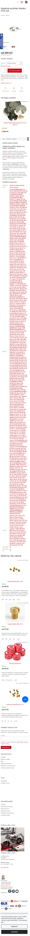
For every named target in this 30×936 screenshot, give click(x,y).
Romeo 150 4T (20, 344)
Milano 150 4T (16, 292)
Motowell (17, 532)
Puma (19, 533)
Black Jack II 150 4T (15, 214)
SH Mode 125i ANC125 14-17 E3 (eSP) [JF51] (17, 372)
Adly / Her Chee (14, 515)
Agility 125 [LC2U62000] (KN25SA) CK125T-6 (18, 194)
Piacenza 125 (15, 332)
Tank (24, 540)
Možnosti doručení (6, 66)
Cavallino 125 (16, 228)
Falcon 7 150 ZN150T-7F (19, 258)
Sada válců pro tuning (6, 806)
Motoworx (23, 532)
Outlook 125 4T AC (15, 301)
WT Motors (13, 543)
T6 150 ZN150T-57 (15, 394)
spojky (9, 156)
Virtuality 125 (22, 409)
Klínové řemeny (5, 808)
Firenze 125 (13, 262)
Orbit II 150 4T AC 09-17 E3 (17, 479)
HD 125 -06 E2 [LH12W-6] (17, 450)
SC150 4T (17, 357)
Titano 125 (13, 399)
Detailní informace (5, 83)
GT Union (12, 523)
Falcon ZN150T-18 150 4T (17, 261)
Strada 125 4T (13, 380)
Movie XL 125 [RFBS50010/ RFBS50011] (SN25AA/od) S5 (18, 507)
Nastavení (14, 926)
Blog (2, 761)
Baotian (20, 517)
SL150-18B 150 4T (15, 375)
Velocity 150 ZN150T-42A (17, 404)
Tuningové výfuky (5, 815)
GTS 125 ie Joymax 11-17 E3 (18, 448)
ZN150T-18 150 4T (15, 417)
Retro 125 (18, 336)
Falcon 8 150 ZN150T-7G (16, 259)
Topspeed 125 (20, 399)
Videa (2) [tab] (8, 139)
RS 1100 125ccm (22, 345)
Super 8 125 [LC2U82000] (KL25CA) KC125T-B (16, 385)
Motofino (21, 530)
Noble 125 (12, 300)
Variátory (3, 804)
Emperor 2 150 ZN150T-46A (17, 251)
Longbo (12, 528)
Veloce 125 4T (22, 402)
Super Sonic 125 (21, 393)
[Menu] (26, 2)
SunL (11, 540)
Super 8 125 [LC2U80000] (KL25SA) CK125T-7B (17, 381)
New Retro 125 (14, 298)
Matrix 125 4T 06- (14, 288)
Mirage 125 (24, 292)
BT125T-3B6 (20, 222)
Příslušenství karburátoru (7, 813)
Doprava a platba (5, 759)
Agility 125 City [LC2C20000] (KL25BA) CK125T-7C (17, 197)
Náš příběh (4, 781)
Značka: (5, 15)
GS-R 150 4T (19, 267)
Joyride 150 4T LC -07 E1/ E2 (18, 430)
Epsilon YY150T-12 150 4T (17, 253)
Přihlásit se (6, 747)
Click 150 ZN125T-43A (16, 231)
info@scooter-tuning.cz (7, 887)
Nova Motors (13, 533)
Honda (23, 523)
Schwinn (22, 538)
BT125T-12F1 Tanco (15, 218)
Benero (16, 519)
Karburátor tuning (5, 811)
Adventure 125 (15, 192)
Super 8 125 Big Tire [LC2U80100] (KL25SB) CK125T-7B (18, 388)
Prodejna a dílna (5, 783)
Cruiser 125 (15, 233)
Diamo (11, 520)
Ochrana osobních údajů (7, 768)
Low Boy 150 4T (21, 287)
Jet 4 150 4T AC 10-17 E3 (18, 482)
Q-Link (23, 533)
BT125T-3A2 (22, 220)
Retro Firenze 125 (22, 337)
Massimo (22, 528)
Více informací (4, 867)
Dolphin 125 (17, 238)
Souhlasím (14, 932)
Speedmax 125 (16, 376)
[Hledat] (17, 2)
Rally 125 (12, 336)
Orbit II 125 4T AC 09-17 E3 (17, 477)
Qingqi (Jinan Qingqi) (16, 535)
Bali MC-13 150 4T (22, 212)
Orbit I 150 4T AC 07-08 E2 (19, 476)
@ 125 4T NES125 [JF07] (16, 189)
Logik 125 (18, 285)
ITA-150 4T (20, 274)
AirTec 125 (19, 207)
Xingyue (18, 543)
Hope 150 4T (19, 272)
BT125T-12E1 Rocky (18, 217)
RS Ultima (17, 538)
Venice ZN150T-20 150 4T (17, 406)
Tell (18, 541)
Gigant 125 (13, 264)
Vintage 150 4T (14, 409)
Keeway (21, 525)
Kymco (16, 527)
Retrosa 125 (13, 339)
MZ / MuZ (20, 545)
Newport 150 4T (22, 298)
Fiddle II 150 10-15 (21, 466)
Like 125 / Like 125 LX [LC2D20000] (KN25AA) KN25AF (16, 282)
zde (2, 922)
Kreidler (12, 527)
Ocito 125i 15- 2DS (21, 300)
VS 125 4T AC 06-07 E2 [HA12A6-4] (18, 500)
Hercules (18, 523)
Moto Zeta (16, 530)
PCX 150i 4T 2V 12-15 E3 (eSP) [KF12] (17, 455)
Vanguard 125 (13, 402)
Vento (24, 541)
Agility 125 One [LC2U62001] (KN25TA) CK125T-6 (18, 205)
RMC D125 (20, 339)
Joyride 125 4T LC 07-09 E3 (17, 432)
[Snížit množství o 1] (7, 72)
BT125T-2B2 (15, 220)
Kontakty (3, 757)
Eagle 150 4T (19, 249)
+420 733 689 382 (5, 883)
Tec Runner (13, 541)
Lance (21, 527)
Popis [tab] (3, 139)
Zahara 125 (22, 415)
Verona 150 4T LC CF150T (17, 407)
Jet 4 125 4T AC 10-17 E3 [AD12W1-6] (18, 481)
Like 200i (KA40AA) (20, 284)
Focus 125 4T (20, 262)
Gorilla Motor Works (21, 522)
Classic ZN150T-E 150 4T (19, 230)
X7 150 (24, 414)
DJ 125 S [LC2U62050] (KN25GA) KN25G (18, 236)
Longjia (17, 528)
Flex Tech (22, 520)
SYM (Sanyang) (17, 540)
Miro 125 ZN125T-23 (15, 293)
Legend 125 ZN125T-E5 (18, 279)
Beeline (12, 519)
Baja (16, 517)
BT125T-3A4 (13, 222)
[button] (15, 591)
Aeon (20, 515)
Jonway (16, 525)
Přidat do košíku (16, 70)
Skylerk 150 (20, 373)
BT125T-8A (13, 223)
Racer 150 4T (20, 334)
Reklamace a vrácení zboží (8, 765)
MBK (11, 530)
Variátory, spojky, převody (17, 185)
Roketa (12, 538)
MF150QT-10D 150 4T (15, 290)
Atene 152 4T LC (20, 210)
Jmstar (11, 525)
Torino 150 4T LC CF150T (17, 401)
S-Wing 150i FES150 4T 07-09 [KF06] (17, 354)
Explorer (16, 520)
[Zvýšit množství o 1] (7, 70)
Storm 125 (21, 378)
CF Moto (21, 519)
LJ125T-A (12, 285)
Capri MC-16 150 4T (17, 227)
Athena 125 (13, 212)
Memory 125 (23, 288)
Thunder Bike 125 (19, 398)
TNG (20, 541)
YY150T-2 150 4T (14, 415)
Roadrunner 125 (17, 341)
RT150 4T (20, 349)
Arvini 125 (19, 209)
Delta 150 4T (20, 235)
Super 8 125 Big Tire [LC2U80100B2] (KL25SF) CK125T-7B (18, 391)
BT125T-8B (19, 223)
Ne (10, 547)
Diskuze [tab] (14, 139)
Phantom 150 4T (14, 331)
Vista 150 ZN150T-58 (19, 412)
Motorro (12, 532)
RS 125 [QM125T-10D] (16, 347)
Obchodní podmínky (6, 763)
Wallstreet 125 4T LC (15, 414)
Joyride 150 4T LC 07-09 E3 (17, 433)
